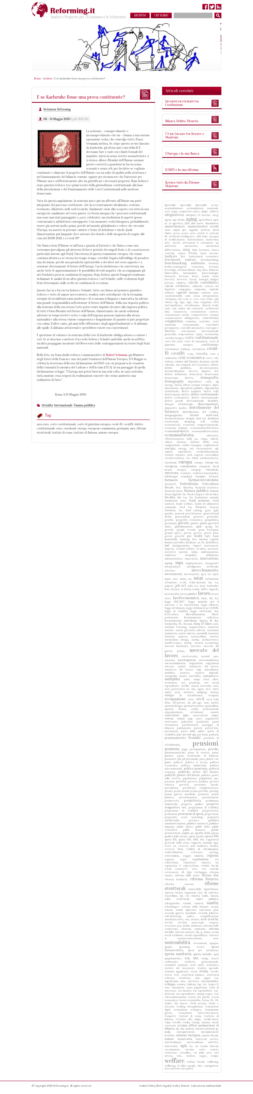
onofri (214, 702)
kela (167, 589)
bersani (213, 266)
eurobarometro (209, 458)
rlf (205, 892)
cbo (180, 299)
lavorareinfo (172, 594)
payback (213, 734)
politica (178, 762)
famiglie (200, 476)
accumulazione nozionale (202, 208)
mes (132, 428)
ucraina (182, 1025)
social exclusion (174, 935)
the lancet (180, 1003)
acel (167, 211)
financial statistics (206, 487)
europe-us (211, 462)
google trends (186, 529)
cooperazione (186, 334)
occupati (213, 695)
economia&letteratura (205, 431)
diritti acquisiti (191, 391)
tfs (216, 1000)
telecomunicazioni (175, 997)
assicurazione (195, 239)
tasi (167, 987)
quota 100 (211, 836)
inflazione (212, 555)
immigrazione (180, 545)
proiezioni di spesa (190, 814)
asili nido (201, 236)
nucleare (188, 692)
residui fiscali (209, 865)
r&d (195, 839)
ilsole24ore (212, 542)
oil (188, 702)
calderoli (197, 286)
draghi (190, 418)
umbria (189, 1028)
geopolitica (211, 520)
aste (167, 242)
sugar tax (211, 978)
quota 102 (171, 839)
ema (215, 442)
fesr (178, 487)
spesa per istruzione (203, 950)
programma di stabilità (203, 807)
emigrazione (172, 445)
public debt (202, 826)
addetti (214, 211)
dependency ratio (199, 381)
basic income (209, 253)
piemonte (170, 759)
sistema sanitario (193, 929)
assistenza (212, 239)
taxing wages (205, 994)
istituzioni (211, 579)
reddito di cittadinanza (202, 849)
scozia (214, 906)
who (199, 1065)
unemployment (186, 1032)
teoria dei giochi (198, 997)
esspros (198, 455)
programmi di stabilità (181, 810)
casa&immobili (173, 296)
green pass (211, 533)
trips (167, 1022)
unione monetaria (178, 1039)
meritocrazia (189, 656)
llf (211, 620)
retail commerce (176, 869)
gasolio (169, 513)
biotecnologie (210, 273)
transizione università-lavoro (198, 1013)
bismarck (170, 276)
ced (202, 299)
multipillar (172, 679)
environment (204, 448)
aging (191, 219)
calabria (180, 282)
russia (214, 896)
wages (203, 1056)
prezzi (168, 791)
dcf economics (200, 364)
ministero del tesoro (179, 669)
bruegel (203, 279)
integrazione (172, 566)
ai (166, 223)
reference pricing (204, 852)
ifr (202, 542)
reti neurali (210, 869)
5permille (185, 205)
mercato (196, 646)
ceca (196, 299)
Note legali (163, 1085)
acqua (174, 211)
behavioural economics (203, 256)
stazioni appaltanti (176, 971)
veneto (214, 1049)
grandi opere (173, 533)
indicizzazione (209, 552)
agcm (168, 219)
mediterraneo (173, 643)
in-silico (201, 548)
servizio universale (191, 922)
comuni (214, 315)
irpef (215, 574)
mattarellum (198, 636)
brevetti (169, 279)
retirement (171, 872)
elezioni (181, 442)
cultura (169, 361)
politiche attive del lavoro (198, 772)
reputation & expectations (181, 865)
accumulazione (174, 208)
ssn (187, 958)
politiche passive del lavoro (182, 775)
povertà (181, 781)
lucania (188, 624)
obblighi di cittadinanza (183, 695)
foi (191, 497)
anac (167, 230)
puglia (185, 833)
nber (215, 679)
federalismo (189, 484)
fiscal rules (212, 494)
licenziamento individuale (181, 620)
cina (195, 302)
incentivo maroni (176, 552)
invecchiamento (205, 570)
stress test (172, 975)
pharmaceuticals (175, 752)
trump (195, 1022)
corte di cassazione (196, 341)
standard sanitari (176, 965)
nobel (168, 692)
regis (183, 859)
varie (202, 1049)
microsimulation (208, 660)
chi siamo (161, 15)
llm (216, 620)
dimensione (171, 388)
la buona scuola (190, 589)
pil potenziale (190, 759)
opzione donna (175, 709)
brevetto (182, 279)
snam (206, 932)
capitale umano (187, 292)
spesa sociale (202, 954)
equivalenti (184, 451)
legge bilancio (209, 605)
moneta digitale (206, 672)
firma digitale (173, 494)
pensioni (205, 743)
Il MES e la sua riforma (182, 170)
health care (202, 536)
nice (208, 689)
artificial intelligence (181, 236)
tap (199, 984)
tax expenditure (202, 990)
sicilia (186, 925)
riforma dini (210, 875)
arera (176, 233)
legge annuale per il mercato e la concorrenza (192, 603)
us (191, 1046)
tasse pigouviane (196, 987)
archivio (140, 15)
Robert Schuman (116, 355)
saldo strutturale (177, 899)
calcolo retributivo (177, 286)
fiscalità (170, 497)
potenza (169, 781)
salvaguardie (172, 903)
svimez (181, 984)
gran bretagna (208, 529)
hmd (215, 536)
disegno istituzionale (179, 404)
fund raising (194, 510)
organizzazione (174, 712)
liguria (203, 620)
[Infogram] (218, 7)
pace (199, 718)
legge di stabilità (176, 611)
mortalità (194, 676)
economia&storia (179, 435)
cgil (216, 299)
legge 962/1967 (175, 601)
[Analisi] (145, 94)
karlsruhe (212, 586)
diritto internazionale (204, 397)
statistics (212, 965)
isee (175, 579)
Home (37, 78)
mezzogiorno (187, 660)
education (212, 435)
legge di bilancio (175, 608)
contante (204, 321)
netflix (185, 686)
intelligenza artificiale (202, 566)
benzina (213, 263)
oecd (200, 699)
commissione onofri (177, 315)
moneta (184, 672)
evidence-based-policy (205, 473)
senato (195, 919)
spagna (214, 943)
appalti (193, 230)
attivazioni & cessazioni (197, 242)
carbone (206, 292)
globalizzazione (184, 526)
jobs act (193, 586)
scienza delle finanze (195, 906)
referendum (172, 855)
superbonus (171, 981)
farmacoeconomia (203, 480)
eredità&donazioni (207, 451)
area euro (43, 424)
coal (174, 308)
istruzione (171, 582)
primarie (203, 794)
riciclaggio (200, 872)
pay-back (202, 734)
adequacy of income (198, 215)
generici (198, 516)
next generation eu (177, 689)
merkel (205, 656)
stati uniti (197, 965)
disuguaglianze (173, 415)
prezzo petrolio (199, 791)
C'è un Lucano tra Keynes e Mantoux (184, 135)
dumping (189, 421)
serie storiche (209, 919)
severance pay (173, 925)
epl (216, 448)
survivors (193, 981)
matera (182, 636)
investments (191, 574)
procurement (210, 797)
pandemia (202, 721)
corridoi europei (174, 338)
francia (214, 507)
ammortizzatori (174, 226)
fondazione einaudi (206, 497)
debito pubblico (178, 368)
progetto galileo (192, 804)
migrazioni (195, 663)
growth (179, 536)
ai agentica (176, 223)
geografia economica (189, 520)
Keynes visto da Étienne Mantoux (182, 184)
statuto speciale (207, 968)
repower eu (209, 862)
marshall (202, 633)
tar (204, 984)
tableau (191, 984)
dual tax (201, 418)
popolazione (190, 778)
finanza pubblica (196, 491)
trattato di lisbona (85, 432)
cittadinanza (191, 305)
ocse (191, 699)
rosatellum (171, 896)
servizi (168, 922)
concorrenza (210, 318)
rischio (179, 892)
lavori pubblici (188, 594)
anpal (176, 230)
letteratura (171, 614)
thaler (168, 1003)
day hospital (183, 364)
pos (216, 778)
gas (216, 510)
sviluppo (170, 984)
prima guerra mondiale (180, 794)
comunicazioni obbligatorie (182, 318)
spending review (191, 947)
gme (199, 526)
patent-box (211, 728)
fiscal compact (195, 494)
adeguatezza (174, 215)
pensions (172, 749)
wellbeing (212, 1061)
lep (216, 611)
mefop (188, 643)
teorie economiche (190, 1000)
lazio (204, 598)
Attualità (47, 405)
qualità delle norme (176, 836)
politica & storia (196, 762)
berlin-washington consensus (184, 266)
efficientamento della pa (181, 439)
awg (186, 249)
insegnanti (211, 563)
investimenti (173, 574)
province (194, 820)
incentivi (213, 548)
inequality (191, 555)
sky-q (199, 932)
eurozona (171, 473)
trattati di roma (62, 432)
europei (181, 469)
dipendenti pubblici (191, 388)
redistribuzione (174, 852)
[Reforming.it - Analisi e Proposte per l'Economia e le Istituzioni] (79, 10)
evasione (185, 473)
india (194, 552)
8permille (201, 205)
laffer (204, 589)
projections (211, 814)
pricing (214, 791)
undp (167, 1032)
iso (190, 579)
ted (216, 994)
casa (215, 292)
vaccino (189, 1049)
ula (182, 1028)
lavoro (204, 593)
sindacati (196, 925)
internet (170, 570)
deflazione (181, 374)
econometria (172, 424)
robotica (213, 892)
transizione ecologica (187, 1009)
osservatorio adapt (205, 715)
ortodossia (196, 712)
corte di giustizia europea (93, 424)
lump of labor (202, 624)
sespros (213, 922)
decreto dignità (199, 371)
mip (198, 669)
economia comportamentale (200, 424)
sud (197, 978)
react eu (170, 846)
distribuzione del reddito (200, 412)
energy (182, 448)
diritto (185, 394)
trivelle (176, 1022)
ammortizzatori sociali (203, 226)
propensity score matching (184, 817)
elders (168, 442)
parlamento (184, 728)
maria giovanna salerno (190, 630)
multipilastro (210, 676)
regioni (212, 855)
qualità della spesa (206, 833)
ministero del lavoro (203, 666)
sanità (212, 902)
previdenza (171, 788)
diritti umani (172, 394)
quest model (196, 836)
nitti (215, 689)
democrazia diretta (179, 378)
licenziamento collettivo (201, 617)
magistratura (197, 627)
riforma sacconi (179, 884)
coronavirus (211, 334)
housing (185, 539)
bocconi (183, 276)
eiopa (204, 439)
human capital (208, 539)
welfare (174, 1060)
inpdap (169, 563)
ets (188, 458)
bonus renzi (210, 276)
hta (194, 539)
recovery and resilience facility (198, 846)
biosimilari (189, 273)
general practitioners (188, 513)
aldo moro (197, 223)
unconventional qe (207, 1028)
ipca (203, 574)
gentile (169, 520)
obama (214, 692)
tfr (211, 1000)
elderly (214, 439)
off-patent (179, 702)
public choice (185, 826)
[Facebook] (205, 7)
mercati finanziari (176, 646)
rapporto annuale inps (204, 842)
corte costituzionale (63, 424)
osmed (214, 712)
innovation (191, 558)
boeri (195, 276)
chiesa (168, 302)
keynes (175, 589)
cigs (188, 302)
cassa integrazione (205, 296)
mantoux (213, 627)
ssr (195, 958)
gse (189, 536)
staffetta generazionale (201, 961)
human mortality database (180, 542)
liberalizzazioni (195, 614)
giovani (183, 523)
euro (59, 428)
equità (168, 451)
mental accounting (206, 643)
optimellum (211, 706)
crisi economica (191, 357)
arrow (184, 233)
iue (210, 582)
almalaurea (211, 223)
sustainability (209, 981)
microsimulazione (175, 663)
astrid (176, 242)
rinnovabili (194, 889)
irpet (168, 579)
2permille (170, 205)
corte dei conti (174, 341)
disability (213, 401)
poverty (184, 784)
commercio (179, 311)
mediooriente (210, 639)
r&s (202, 839)
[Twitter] (212, 7)
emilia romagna (191, 445)
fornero (200, 507)
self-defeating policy (179, 916)
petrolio (213, 749)
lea (216, 598)
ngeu (200, 689)
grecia (187, 533)
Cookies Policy (147, 1085)
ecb (203, 421)
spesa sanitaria (178, 953)
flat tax (182, 497)
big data (202, 270)
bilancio (213, 270)
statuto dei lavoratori (179, 968)
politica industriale (193, 765)
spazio (168, 947)
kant (202, 586)
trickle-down (211, 1019)
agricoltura (205, 219)
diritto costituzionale (204, 394)
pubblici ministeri (197, 823)
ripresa (169, 892)
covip (190, 354)
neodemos (171, 682)
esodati (169, 455)
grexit (168, 536)
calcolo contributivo (203, 282)
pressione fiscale (206, 784)
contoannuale (191, 324)
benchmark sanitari (180, 259)
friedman (170, 510)
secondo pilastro (208, 913)
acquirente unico (189, 211)
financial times (174, 491)
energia (170, 448)
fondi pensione (199, 500)
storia (203, 971)
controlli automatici (192, 328)
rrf (187, 896)
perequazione (198, 749)
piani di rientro (198, 752)
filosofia (188, 487)
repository (189, 862)
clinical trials (210, 305)
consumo (191, 321)
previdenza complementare (200, 788)
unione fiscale (210, 1035)
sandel (187, 903)
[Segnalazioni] (215, 168)
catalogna (170, 299)
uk (177, 1028)
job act (180, 586)
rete (194, 869)
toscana (169, 1006)
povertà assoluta (198, 781)
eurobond (70, 428)
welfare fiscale (196, 1061)
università (171, 1046)
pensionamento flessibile (183, 738)
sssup (205, 958)
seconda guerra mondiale (180, 913)
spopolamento (173, 958)
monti (183, 676)
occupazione (175, 698)
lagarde (213, 589)
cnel (167, 308)
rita (200, 892)
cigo (181, 302)
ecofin (214, 421)
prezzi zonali (181, 791)
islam (183, 579)
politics (205, 775)
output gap (185, 718)
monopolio (171, 676)
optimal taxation (193, 706)
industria (170, 555)
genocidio (212, 516)
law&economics (186, 597)
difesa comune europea (197, 385)
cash (187, 296)
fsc (180, 510)
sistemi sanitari (184, 932)
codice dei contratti (190, 308)
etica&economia (174, 458)
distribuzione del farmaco (192, 409)
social (215, 932)
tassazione (178, 987)
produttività (192, 800)
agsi (215, 219)
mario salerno (187, 633)
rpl (181, 896)
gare (208, 510)
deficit (168, 374)
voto (179, 1056)
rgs (189, 872)
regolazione (200, 859)
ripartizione (211, 889)
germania (123, 428)
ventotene (171, 1052)
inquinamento (194, 563)
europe (198, 462)
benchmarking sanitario (185, 263)
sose (215, 938)
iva (216, 582)
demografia (209, 377)
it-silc (183, 582)
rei (216, 859)
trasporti (170, 1016)
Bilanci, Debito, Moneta (181, 121)
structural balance (193, 975)
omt (206, 702)
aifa (187, 223)
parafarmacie (190, 725)
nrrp (177, 692)
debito (214, 364)
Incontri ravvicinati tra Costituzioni (182, 103)
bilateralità (171, 273)
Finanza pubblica (84, 405)
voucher (190, 1056)
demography (174, 381)
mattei (214, 636)
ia (199, 542)
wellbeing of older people (180, 1065)
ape (184, 230)
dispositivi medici (176, 408)
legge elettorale (200, 611)
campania (200, 289)
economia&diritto (177, 431)
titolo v (213, 1003)
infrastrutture (173, 558)
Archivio (47, 78)
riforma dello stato (187, 875)
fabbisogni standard (178, 476)
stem (194, 971)
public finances (194, 830)
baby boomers (201, 250)
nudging (202, 692)
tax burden (184, 990)
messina (170, 660)
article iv (202, 233)
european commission (102, 428)
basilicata (171, 256)
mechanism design (177, 639)
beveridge (170, 270)
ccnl (185, 299)
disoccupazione (208, 404)
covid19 (128, 424)
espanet (180, 455)
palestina (186, 721)
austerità (170, 246)
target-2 (213, 984)
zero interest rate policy (179, 1068)
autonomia (190, 246)
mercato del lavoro (192, 653)
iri (209, 574)
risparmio (190, 892)
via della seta (202, 1052)
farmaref (170, 484)
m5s (215, 624)
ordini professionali (204, 709)
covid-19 (117, 424)
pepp (184, 749)
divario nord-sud (204, 415)
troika (186, 1022)
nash (186, 679)
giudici (194, 523)
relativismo (171, 862)
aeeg (215, 215)
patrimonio (171, 731)
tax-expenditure (185, 994)
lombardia (171, 624)
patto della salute (192, 731)
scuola (168, 910)
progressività (210, 810)
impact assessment (205, 545)
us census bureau (206, 1046)
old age (196, 702)
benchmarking (209, 259)
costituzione (209, 344)
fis (184, 494)
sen (187, 919)
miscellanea (211, 669)
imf (167, 545)
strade (214, 971)
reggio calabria (193, 855)
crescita (201, 354)
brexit (193, 279)
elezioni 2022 (199, 442)
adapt (204, 211)
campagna (184, 289)
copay (199, 334)
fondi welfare (184, 504)
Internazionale (63, 405)
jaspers (169, 586)
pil (179, 759)
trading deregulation (190, 1006)
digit (215, 385)
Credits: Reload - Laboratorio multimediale (196, 1085)
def (216, 371)
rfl (182, 872)
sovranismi (200, 943)
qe (192, 833)
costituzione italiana (177, 349)
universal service (207, 1039)
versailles (185, 1052)
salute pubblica (207, 899)
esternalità (211, 455)
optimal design (173, 706)
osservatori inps (176, 715)
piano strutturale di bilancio (197, 755)
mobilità (170, 672)
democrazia (211, 374)
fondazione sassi (175, 500)
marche (169, 630)
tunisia (205, 1022)
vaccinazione (172, 1049)
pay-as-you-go (186, 734)
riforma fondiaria (176, 879)
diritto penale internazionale (184, 401)
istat (198, 578)
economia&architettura (204, 428)
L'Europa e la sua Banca (182, 154)
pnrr (168, 762)
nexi (215, 686)
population (205, 778)
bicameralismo (186, 270)
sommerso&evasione (189, 938)
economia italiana (176, 428)
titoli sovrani (198, 1003)
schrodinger (172, 906)
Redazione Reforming (57, 109)
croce (209, 358)
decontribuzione (174, 371)
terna (205, 1000)
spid (215, 954)
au (216, 242)
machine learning (176, 627)
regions (169, 859)
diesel (178, 385)
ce (190, 299)
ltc (180, 624)
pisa (202, 759)
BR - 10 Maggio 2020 (56, 119)
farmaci (213, 476)
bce (183, 256)
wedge (214, 1056)
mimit (181, 666)
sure (183, 981)
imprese (169, 548)
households (171, 539)
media (195, 639)
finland (214, 491)
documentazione (174, 418)
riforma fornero (204, 879)
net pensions (190, 682)
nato (206, 679)
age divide (178, 219)
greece (198, 533)
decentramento (209, 368)
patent (198, 728)
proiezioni (171, 814)
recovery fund (174, 849)
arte (192, 233)
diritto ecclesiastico (177, 397)
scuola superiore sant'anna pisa (197, 910)
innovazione (209, 558)
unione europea (108, 432)
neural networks (201, 686)
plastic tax (212, 759)
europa (81, 428)
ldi (211, 598)
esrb (189, 455)
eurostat (212, 469)
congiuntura (174, 321)
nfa (193, 689)
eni (191, 448)
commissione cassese (204, 311)
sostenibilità (177, 942)
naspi (196, 679)
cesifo (209, 299)
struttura (184, 978)
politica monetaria (195, 768)
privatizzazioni (188, 797)
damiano (204, 361)
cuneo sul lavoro (186, 361)
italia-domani (197, 582)
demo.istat (195, 374)
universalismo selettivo (202, 1042)
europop (196, 469)
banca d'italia (187, 253)
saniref (198, 903)
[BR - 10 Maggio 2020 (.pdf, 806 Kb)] (59, 148)
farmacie (171, 480)
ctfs (216, 358)
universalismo (173, 1042)
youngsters (211, 1065)
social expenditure (196, 935)
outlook (169, 718)
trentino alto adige (188, 1019)
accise (214, 205)
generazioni (182, 516)
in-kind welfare (185, 548)
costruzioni (198, 349)
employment (210, 445)
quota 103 (185, 839)
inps (179, 562)
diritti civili (211, 391)
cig (175, 302)
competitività (199, 315)
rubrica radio (199, 896)
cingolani (205, 302)
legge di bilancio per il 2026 (202, 608)
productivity (172, 800)
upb (183, 1045)
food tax (186, 507)
